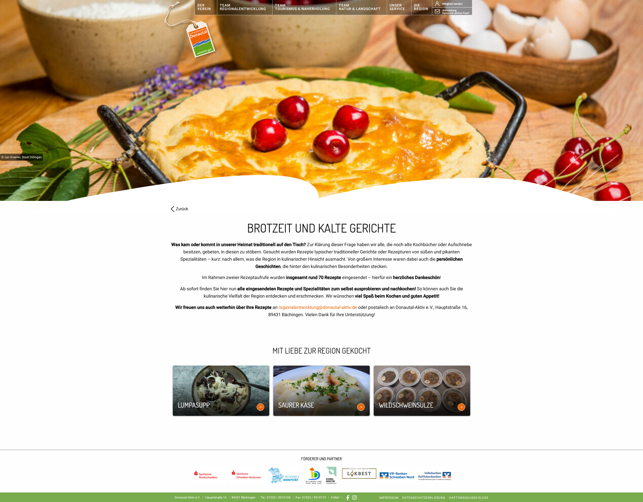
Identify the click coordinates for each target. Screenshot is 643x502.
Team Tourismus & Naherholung (302, 7)
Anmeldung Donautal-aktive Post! (455, 11)
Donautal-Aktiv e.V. (195, 29)
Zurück (182, 209)
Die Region (421, 7)
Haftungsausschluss (468, 497)
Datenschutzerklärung (423, 497)
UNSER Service (397, 7)
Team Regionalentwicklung (243, 7)
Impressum (388, 497)
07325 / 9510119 (314, 497)
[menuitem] (206, 7)
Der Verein (204, 7)
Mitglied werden (452, 4)
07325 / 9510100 (279, 497)
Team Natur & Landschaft (360, 7)
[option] (321, 100)
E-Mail (335, 497)
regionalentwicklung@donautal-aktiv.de (318, 307)
